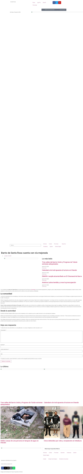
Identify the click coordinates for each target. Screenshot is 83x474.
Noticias (45, 243)
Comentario (3, 330)
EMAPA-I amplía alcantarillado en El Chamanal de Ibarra (62, 276)
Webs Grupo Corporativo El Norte (52, 448)
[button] (62, 448)
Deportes (64, 243)
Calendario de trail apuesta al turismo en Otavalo (59, 270)
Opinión (51, 246)
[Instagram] (8, 468)
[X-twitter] (5, 468)
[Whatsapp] (13, 468)
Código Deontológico (52, 458)
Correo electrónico (5, 349)
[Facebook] (54, 2)
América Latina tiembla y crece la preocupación (59, 282)
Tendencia (45, 246)
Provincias (56, 243)
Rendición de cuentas (63, 458)
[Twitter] (56, 2)
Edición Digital (58, 246)
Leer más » (44, 268)
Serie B (44, 2)
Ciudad (50, 243)
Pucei (34, 2)
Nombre (3, 344)
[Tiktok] (11, 468)
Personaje (35, 5)
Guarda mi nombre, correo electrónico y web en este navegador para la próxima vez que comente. (22, 358)
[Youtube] (59, 2)
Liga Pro (39, 2)
